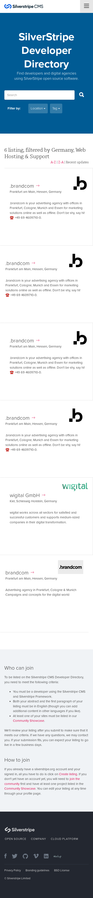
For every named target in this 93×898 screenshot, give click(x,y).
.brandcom (22, 186)
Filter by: (14, 108)
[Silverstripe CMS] (23, 7)
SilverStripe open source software (51, 78)
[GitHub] (27, 856)
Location (37, 108)
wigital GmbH (25, 495)
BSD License (61, 870)
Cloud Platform (64, 839)
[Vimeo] (38, 856)
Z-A (61, 162)
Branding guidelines (37, 870)
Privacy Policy (12, 870)
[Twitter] (17, 856)
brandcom (17, 573)
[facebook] (7, 856)
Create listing (68, 774)
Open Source (15, 839)
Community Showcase (28, 721)
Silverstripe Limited (18, 878)
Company (38, 839)
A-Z (53, 162)
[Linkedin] (48, 856)
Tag (55, 108)
